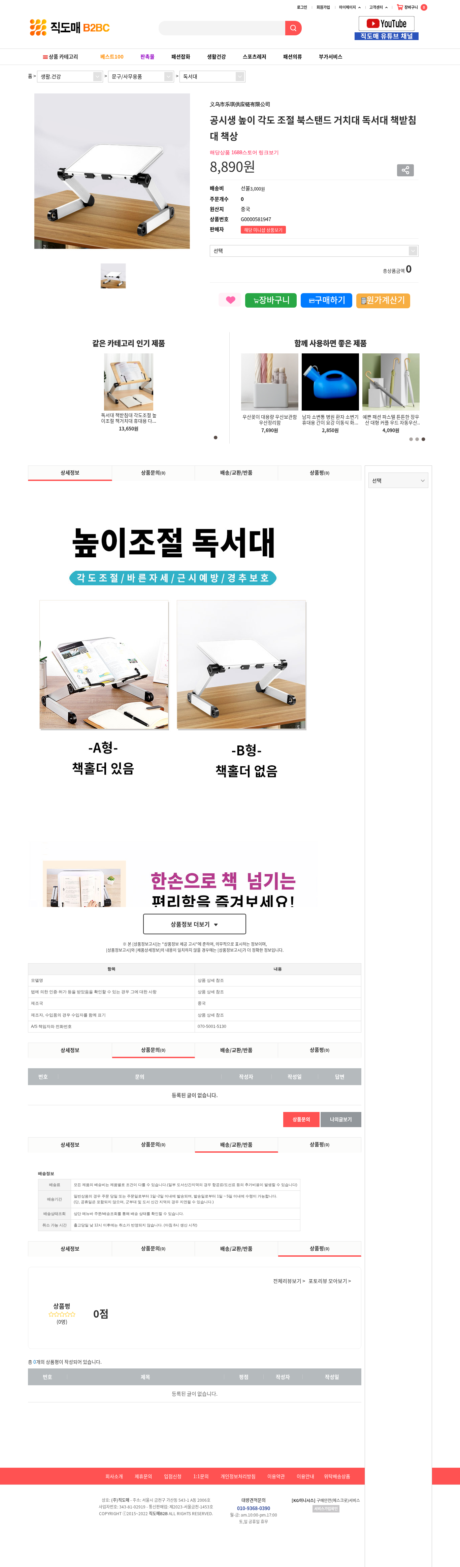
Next (429, 24)
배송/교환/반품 (236, 472)
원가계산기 (385, 299)
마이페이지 (347, 7)
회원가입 (323, 7)
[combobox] (70, 76)
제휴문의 (143, 1476)
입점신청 (173, 1476)
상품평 (320, 472)
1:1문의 (201, 1476)
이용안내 (305, 1476)
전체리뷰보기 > (289, 1281)
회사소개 (114, 1476)
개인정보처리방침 (238, 1476)
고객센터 (376, 7)
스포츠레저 (254, 56)
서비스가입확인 (326, 1508)
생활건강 (216, 56)
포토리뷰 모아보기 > (329, 1281)
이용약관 (276, 1476)
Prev (422, 24)
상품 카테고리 (63, 56)
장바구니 (414, 7)
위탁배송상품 (337, 1476)
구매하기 (330, 299)
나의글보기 (341, 1119)
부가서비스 (330, 56)
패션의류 (292, 56)
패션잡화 (180, 56)
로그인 (302, 7)
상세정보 (70, 472)
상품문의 (153, 472)
